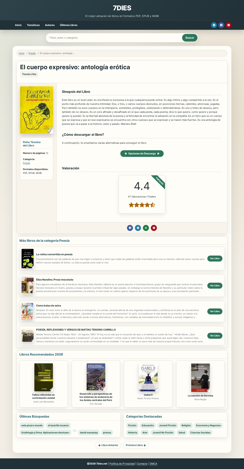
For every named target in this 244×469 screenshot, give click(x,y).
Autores (50, 25)
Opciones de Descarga (142, 153)
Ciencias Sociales (200, 432)
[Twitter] (214, 25)
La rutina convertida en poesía (54, 254)
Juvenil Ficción (167, 425)
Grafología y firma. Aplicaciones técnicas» (45, 432)
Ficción (132, 425)
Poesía (32, 53)
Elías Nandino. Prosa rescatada (54, 279)
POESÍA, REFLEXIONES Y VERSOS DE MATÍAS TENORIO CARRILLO (76, 329)
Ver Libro (215, 258)
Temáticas (33, 25)
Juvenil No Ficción (163, 432)
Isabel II (148, 394)
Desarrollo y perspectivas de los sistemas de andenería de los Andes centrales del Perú (96, 396)
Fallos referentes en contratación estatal (43, 396)
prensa (107, 432)
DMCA (153, 463)
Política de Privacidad (122, 463)
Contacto (142, 463)
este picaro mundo (32, 425)
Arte (144, 432)
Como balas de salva (48, 305)
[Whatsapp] (146, 228)
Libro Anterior (109, 445)
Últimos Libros (68, 25)
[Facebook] (221, 25)
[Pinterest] (229, 25)
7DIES (122, 8)
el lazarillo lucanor (58, 425)
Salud (182, 432)
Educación (148, 425)
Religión (186, 425)
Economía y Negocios (208, 425)
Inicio (18, 25)
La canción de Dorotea (200, 395)
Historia (132, 432)
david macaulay (89, 432)
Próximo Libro (134, 445)
